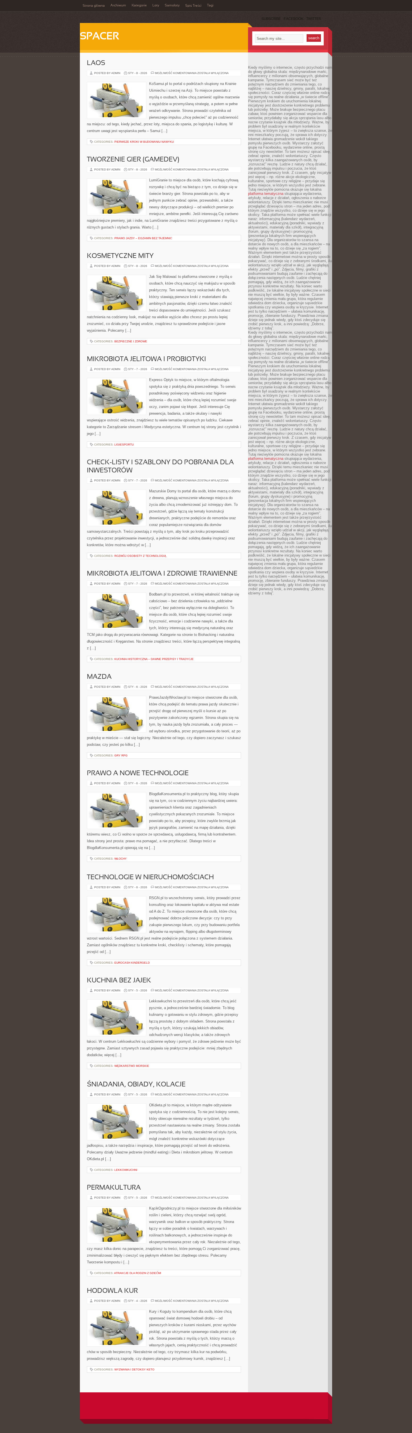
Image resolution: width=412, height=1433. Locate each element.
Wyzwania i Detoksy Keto (134, 1369)
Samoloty (172, 5)
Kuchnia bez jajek (119, 981)
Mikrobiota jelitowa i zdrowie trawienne (162, 574)
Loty (155, 5)
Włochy (120, 858)
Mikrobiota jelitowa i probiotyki (146, 359)
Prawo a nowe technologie (138, 773)
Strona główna (94, 6)
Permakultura (114, 1188)
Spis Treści (193, 6)
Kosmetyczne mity (120, 256)
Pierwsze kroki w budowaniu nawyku (144, 141)
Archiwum (118, 5)
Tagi (210, 5)
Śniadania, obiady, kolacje (136, 1085)
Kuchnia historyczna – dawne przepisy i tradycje (154, 659)
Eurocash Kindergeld (132, 962)
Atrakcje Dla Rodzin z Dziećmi (137, 1273)
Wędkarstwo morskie (131, 1065)
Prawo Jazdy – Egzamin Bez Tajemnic (143, 238)
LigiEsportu (124, 444)
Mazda (99, 677)
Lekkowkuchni (125, 1169)
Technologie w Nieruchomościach (150, 877)
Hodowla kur (112, 1291)
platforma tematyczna (265, 193)
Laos (96, 63)
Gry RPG (121, 755)
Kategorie (139, 5)
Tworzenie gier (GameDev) (133, 160)
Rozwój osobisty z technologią (140, 555)
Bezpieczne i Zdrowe (130, 341)
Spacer (99, 36)
